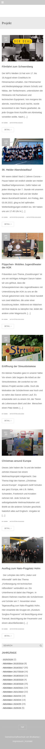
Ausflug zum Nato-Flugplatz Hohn (21, 568)
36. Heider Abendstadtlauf (17, 169)
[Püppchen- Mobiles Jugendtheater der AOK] (22, 246)
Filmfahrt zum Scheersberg (17, 66)
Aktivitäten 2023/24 (12, 700)
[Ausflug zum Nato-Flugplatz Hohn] (22, 550)
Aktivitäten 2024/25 (12, 704)
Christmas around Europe (16, 460)
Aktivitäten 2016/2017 (13, 667)
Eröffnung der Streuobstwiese (19, 366)
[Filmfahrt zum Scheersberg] (22, 48)
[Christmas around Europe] (22, 442)
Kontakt (28, 741)
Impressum (18, 741)
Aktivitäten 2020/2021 (13, 688)
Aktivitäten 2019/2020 (17, 217)
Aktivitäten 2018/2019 (17, 629)
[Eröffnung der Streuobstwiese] (22, 348)
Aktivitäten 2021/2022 (34, 217)
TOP (22, 727)
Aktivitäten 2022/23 (16, 122)
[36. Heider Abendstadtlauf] (22, 151)
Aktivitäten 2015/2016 (13, 663)
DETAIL (7, 130)
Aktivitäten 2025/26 (12, 708)
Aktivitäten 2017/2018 (13, 671)
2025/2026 (8, 659)
